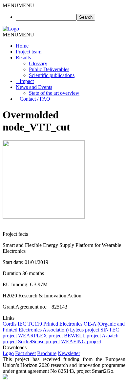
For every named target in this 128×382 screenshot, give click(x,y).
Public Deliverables (49, 69)
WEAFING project (81, 341)
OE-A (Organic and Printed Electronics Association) (64, 326)
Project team (28, 51)
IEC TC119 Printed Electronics (51, 324)
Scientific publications (52, 75)
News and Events (34, 87)
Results (23, 57)
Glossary (38, 63)
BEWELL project (82, 335)
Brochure (46, 353)
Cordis (9, 324)
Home (22, 46)
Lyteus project (84, 329)
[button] (18, 5)
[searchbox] (46, 17)
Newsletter (69, 353)
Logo (8, 353)
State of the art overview (54, 93)
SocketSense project (39, 341)
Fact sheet (25, 353)
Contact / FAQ (35, 99)
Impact (27, 81)
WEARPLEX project (40, 335)
